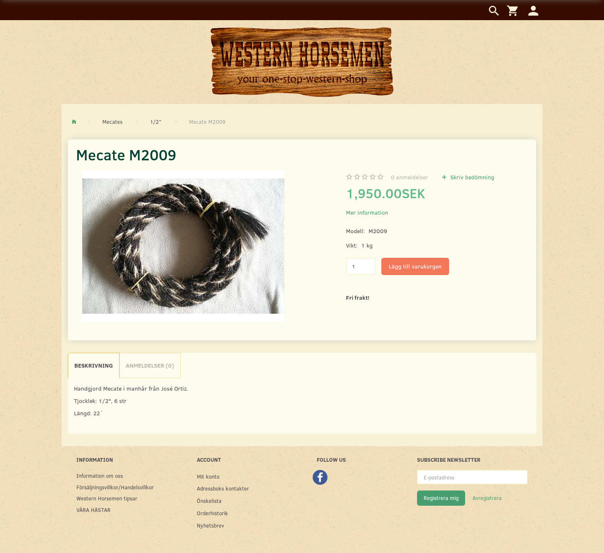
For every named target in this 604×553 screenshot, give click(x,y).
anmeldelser (409, 177)
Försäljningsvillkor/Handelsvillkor (115, 487)
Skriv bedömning (471, 177)
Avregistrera (487, 498)
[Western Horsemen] (302, 61)
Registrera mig (441, 498)
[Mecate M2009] (183, 246)
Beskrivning (93, 365)
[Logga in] (533, 10)
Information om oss (99, 475)
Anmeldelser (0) (150, 365)
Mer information (367, 212)
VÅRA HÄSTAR (93, 509)
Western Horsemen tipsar (106, 498)
